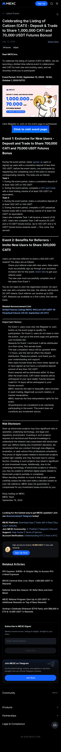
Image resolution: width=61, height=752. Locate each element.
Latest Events (12, 13)
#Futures (7, 47)
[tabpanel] (30, 351)
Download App (26, 522)
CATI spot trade (48, 188)
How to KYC (51, 535)
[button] (54, 725)
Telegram (43, 529)
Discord (53, 529)
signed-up (38, 162)
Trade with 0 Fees (43, 522)
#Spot (15, 47)
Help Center (18, 532)
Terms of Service (33, 532)
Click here (41, 271)
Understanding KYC (34, 535)
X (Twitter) (32, 529)
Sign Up (41, 3)
